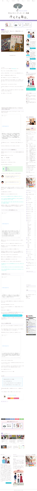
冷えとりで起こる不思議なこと (31, 260)
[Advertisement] (12, 61)
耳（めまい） (31, 233)
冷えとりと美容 (31, 242)
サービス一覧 (8, 1)
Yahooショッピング (16, 398)
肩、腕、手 (31, 225)
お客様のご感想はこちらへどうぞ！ (30, 172)
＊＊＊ (34, 131)
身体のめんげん (31, 220)
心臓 (31, 234)
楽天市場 (9, 398)
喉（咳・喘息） (31, 224)
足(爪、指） (31, 231)
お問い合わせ (34, 1)
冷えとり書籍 (31, 192)
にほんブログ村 (28, 298)
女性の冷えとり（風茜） (31, 209)
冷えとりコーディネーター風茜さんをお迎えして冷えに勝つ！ (31, 102)
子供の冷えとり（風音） (31, 211)
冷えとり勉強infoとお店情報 (31, 194)
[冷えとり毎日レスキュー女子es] (18, 19)
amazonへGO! (15, 486)
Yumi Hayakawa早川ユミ (5, 298)
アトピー (31, 200)
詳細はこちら (32, 58)
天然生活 (3, 139)
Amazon (12, 398)
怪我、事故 (31, 235)
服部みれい (3, 237)
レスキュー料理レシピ (31, 254)
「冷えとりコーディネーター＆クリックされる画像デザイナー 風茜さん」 (31, 96)
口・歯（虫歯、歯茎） (31, 202)
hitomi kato (3, 357)
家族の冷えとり (31, 213)
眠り (31, 246)
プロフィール (24, 1)
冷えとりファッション (31, 249)
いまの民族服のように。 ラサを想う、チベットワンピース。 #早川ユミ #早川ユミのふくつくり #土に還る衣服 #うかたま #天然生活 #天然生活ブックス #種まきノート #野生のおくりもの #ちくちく (11, 296)
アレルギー (31, 232)
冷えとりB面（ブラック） (31, 263)
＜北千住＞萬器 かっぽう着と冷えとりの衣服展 (12, 315)
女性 (2, 401)
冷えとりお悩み (31, 204)
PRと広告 (31, 268)
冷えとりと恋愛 (31, 239)
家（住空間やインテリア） (31, 262)
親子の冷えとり (31, 215)
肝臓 (31, 227)
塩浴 (31, 247)
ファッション (6, 401)
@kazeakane (14, 68)
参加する (35, 333)
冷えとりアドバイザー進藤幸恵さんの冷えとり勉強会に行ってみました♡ (11, 196)
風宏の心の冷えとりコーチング (31, 266)
